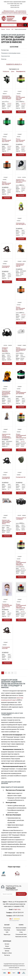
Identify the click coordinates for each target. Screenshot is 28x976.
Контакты (7, 955)
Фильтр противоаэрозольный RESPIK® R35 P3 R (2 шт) (21, 349)
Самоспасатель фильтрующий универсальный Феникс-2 (6, 393)
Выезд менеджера (21, 927)
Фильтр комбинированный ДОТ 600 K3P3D (21, 392)
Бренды (7, 950)
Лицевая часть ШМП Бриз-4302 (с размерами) (21, 181)
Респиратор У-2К (20, 477)
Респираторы (5, 50)
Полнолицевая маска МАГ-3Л (6, 478)
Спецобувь (7, 930)
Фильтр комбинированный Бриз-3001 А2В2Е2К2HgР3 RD (21, 436)
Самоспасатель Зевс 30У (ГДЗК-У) (21, 224)
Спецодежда (7, 927)
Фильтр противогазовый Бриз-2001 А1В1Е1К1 (20, 98)
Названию (6, 71)
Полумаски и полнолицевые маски (10, 53)
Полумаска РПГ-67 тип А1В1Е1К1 (21, 518)
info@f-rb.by (17, 909)
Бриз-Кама (9, 103)
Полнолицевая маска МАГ (6, 648)
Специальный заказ (21, 934)
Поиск (20, 25)
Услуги (7, 946)
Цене (12, 71)
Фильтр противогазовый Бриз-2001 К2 (20, 140)
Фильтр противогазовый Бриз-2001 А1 (20, 308)
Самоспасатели (5, 56)
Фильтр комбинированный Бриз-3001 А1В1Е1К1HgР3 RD (21, 606)
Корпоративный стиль (21, 931)
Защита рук (7, 934)
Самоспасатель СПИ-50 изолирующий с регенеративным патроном (6, 436)
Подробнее (7, 111)
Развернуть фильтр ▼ (14, 64)
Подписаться (21, 894)
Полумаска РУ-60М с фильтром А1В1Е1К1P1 (5, 349)
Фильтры (3, 59)
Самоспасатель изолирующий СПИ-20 (20, 265)
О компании (7, 948)
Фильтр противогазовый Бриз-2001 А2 (6, 183)
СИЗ (7, 932)
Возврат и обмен (7, 953)
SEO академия (23, 969)
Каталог (7, 944)
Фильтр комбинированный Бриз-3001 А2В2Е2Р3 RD (21, 563)
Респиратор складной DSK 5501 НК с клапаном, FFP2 (7, 606)
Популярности (20, 71)
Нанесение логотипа (21, 936)
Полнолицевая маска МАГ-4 (6, 266)
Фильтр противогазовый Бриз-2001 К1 (6, 140)
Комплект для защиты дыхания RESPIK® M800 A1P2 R (6, 522)
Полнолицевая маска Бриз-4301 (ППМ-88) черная (6, 97)
